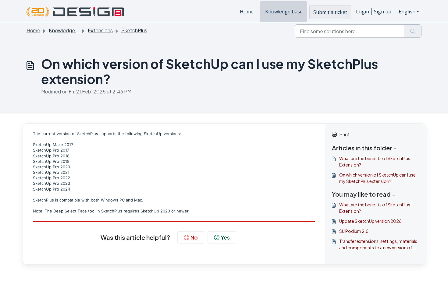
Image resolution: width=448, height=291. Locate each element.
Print (344, 134)
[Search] (412, 31)
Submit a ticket (330, 12)
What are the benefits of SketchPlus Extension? (374, 161)
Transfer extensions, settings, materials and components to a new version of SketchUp (378, 244)
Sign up (382, 11)
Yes (225, 237)
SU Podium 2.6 (353, 231)
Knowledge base (284, 11)
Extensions (100, 30)
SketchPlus (134, 30)
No (194, 237)
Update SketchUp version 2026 (370, 221)
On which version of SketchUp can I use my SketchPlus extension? (377, 178)
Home (247, 11)
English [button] (407, 11)
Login (362, 11)
